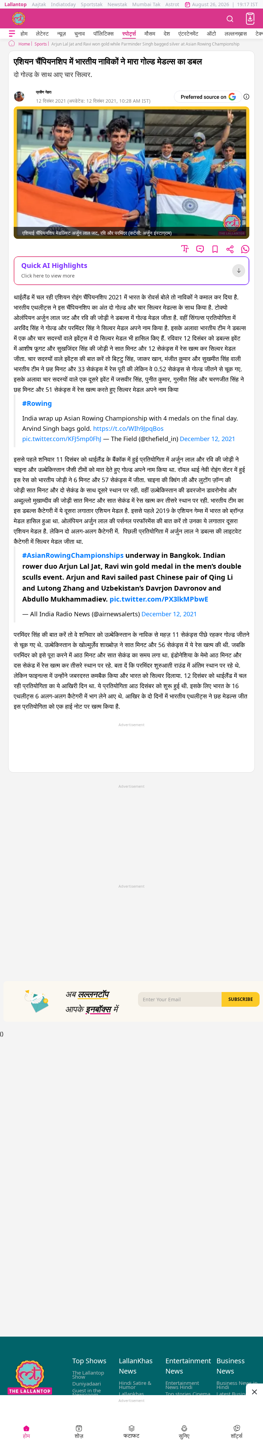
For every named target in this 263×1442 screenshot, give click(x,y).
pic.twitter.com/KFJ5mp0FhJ (61, 439)
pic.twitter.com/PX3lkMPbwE (159, 599)
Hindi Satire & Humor (135, 1384)
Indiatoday (63, 4)
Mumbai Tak (146, 4)
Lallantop (15, 4)
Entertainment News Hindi (182, 1384)
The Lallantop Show (88, 1374)
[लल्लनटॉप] (19, 18)
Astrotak (174, 4)
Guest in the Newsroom (86, 1392)
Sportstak (91, 4)
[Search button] (230, 18)
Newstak (117, 4)
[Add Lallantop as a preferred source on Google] (208, 97)
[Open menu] (12, 33)
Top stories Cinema (187, 1393)
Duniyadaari (86, 1383)
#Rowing (37, 403)
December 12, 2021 (207, 439)
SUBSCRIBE (240, 999)
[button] (250, 19)
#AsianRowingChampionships (73, 555)
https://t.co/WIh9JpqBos (128, 428)
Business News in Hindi (237, 1384)
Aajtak (39, 4)
